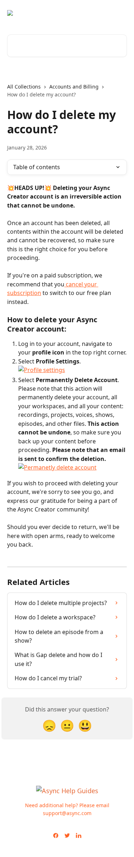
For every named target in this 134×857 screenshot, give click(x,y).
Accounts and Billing (74, 86)
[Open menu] (120, 13)
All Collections (24, 86)
